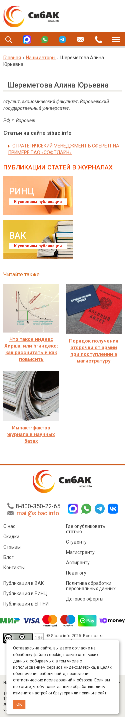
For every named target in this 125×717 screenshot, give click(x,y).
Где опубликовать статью (85, 529)
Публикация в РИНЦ (25, 593)
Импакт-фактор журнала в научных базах (31, 434)
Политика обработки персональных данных (91, 586)
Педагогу (76, 573)
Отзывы (12, 547)
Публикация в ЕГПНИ (26, 603)
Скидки (11, 536)
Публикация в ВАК (23, 583)
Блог (8, 557)
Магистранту (80, 552)
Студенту (76, 542)
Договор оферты (84, 598)
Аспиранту (78, 562)
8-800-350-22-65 (38, 506)
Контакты (14, 567)
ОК (19, 704)
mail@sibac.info (38, 513)
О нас (9, 526)
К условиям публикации (38, 201)
